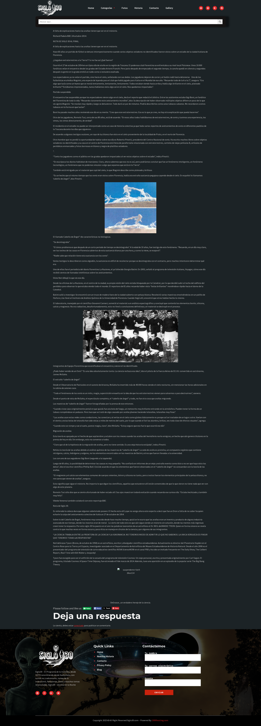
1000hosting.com (160, 720)
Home (91, 8)
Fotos (125, 8)
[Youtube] (201, 8)
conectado (79, 625)
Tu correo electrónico (159, 666)
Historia (138, 8)
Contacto (154, 8)
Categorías (106, 8)
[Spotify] (208, 8)
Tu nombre (151, 653)
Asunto (149, 678)
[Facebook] (222, 8)
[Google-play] (215, 8)
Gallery (169, 8)
